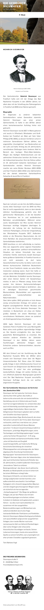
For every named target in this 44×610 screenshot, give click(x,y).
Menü (23, 15)
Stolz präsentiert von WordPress (14, 605)
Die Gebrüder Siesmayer (14, 5)
